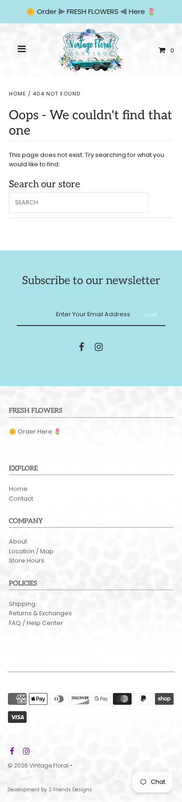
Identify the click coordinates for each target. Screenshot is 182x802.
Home (17, 93)
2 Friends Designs (70, 789)
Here (137, 11)
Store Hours (26, 560)
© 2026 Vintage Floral (38, 765)
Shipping (22, 604)
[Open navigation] (22, 50)
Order (47, 11)
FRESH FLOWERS (93, 11)
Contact (21, 499)
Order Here (35, 431)
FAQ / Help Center (36, 623)
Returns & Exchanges (40, 613)
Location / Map (31, 551)
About (18, 541)
